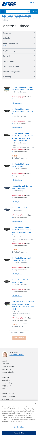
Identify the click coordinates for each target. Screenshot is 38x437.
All (3, 46)
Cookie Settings (19, 427)
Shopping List (6, 386)
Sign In (4, 388)
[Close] (35, 403)
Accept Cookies (19, 433)
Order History (6, 380)
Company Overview (8, 396)
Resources (5, 364)
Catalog (10, 16)
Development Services (9, 399)
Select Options (17, 103)
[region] (19, 419)
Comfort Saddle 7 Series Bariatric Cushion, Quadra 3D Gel (22, 111)
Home (4, 16)
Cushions (7, 18)
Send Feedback (7, 369)
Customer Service (17, 354)
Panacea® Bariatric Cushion (22, 208)
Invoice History (7, 383)
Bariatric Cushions (19, 18)
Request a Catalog (8, 372)
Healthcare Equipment (23, 16)
